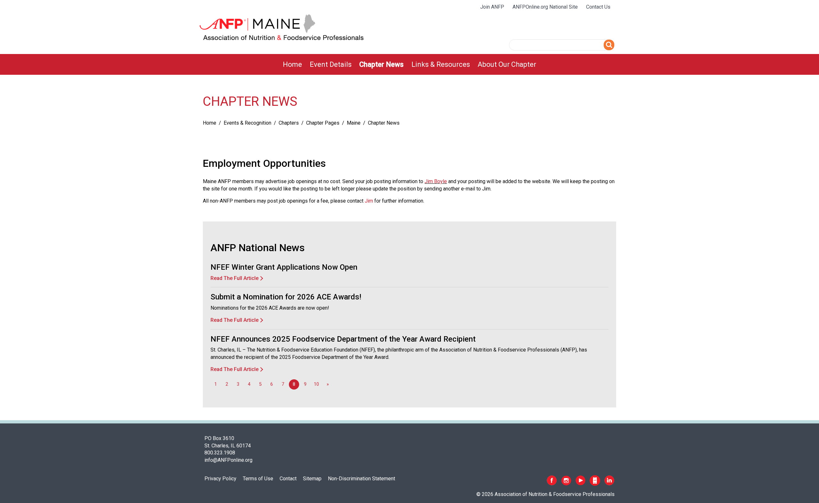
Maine (354, 123)
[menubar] (409, 64)
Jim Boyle (436, 181)
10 (316, 384)
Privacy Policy (220, 479)
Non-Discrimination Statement (361, 479)
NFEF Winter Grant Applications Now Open (284, 267)
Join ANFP (492, 7)
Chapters (289, 123)
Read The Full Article (234, 278)
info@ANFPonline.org (228, 460)
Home (292, 64)
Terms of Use (258, 479)
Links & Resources (440, 64)
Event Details (331, 64)
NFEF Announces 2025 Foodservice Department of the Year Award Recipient (343, 339)
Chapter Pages (322, 123)
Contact (288, 479)
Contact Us (598, 7)
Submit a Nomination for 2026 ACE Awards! (286, 296)
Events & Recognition (247, 123)
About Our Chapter (507, 64)
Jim (369, 201)
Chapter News (381, 64)
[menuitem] (292, 64)
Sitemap (312, 479)
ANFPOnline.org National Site (545, 7)
